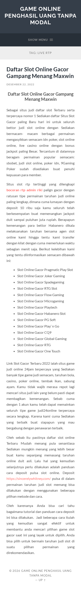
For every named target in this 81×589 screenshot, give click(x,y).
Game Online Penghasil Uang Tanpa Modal (40, 15)
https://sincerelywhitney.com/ (28, 478)
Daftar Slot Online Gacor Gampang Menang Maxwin (40, 73)
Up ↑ (42, 580)
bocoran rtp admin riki (24, 190)
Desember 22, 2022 (20, 84)
